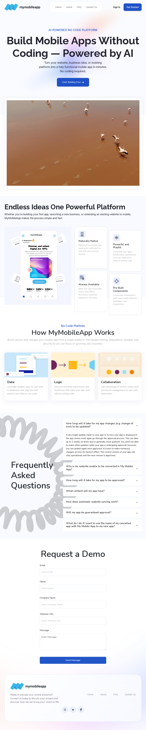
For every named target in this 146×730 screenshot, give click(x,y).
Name (43, 581)
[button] (102, 425)
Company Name (47, 597)
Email (42, 565)
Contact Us (91, 7)
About (69, 7)
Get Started (132, 7)
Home (58, 7)
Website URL (47, 614)
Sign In (116, 7)
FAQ (79, 7)
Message (44, 630)
